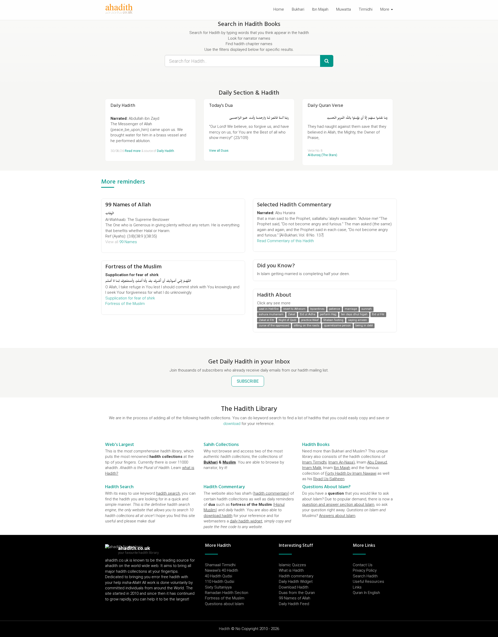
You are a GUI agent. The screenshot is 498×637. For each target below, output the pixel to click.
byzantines (317, 309)
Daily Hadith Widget (296, 581)
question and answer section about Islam (338, 504)
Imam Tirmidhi (314, 462)
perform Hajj (328, 314)
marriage (351, 309)
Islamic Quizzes (292, 565)
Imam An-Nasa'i (341, 462)
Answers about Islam (337, 515)
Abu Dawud (377, 462)
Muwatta (343, 9)
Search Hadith (365, 576)
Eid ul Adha (307, 314)
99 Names (128, 242)
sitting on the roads (306, 325)
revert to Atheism (294, 309)
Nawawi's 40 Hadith (221, 570)
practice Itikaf (310, 320)
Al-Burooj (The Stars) (322, 155)
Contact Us (362, 565)
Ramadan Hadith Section (226, 592)
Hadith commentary (296, 576)
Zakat (291, 314)
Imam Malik (311, 467)
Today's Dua (221, 105)
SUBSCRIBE (248, 381)
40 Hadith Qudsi (218, 576)
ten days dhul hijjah (354, 314)
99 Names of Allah (128, 204)
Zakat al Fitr (266, 320)
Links (357, 587)
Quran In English (366, 592)
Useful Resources (368, 581)
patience (334, 309)
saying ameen (357, 320)
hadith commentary (271, 493)
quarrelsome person (337, 325)
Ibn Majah (320, 9)
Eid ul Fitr (378, 314)
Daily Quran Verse (325, 105)
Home (278, 9)
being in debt (364, 325)
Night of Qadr (287, 320)
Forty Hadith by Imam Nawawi (350, 473)
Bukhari (298, 9)
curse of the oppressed (274, 325)
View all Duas (219, 150)
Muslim (229, 462)
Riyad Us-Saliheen (328, 479)
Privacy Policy (365, 570)
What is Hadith (291, 570)
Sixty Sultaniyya (218, 587)
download (231, 423)
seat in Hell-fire (269, 309)
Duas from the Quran (297, 592)
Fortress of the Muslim (133, 266)
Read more (133, 151)
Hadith (224, 628)
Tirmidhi (365, 9)
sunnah (366, 309)
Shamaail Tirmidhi (220, 565)
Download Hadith (293, 587)
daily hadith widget (246, 521)
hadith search (168, 493)
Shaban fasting (333, 320)
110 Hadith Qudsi (219, 581)
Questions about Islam (224, 603)
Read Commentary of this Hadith (285, 241)
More (385, 9)
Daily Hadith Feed (294, 603)
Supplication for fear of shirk (130, 298)
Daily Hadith (122, 105)
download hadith (218, 515)
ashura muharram (271, 314)
